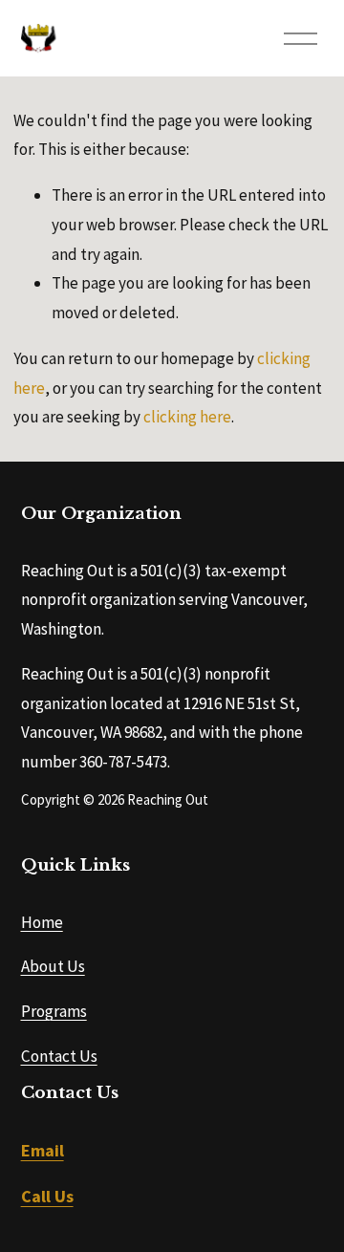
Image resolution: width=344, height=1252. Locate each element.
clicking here (187, 416)
